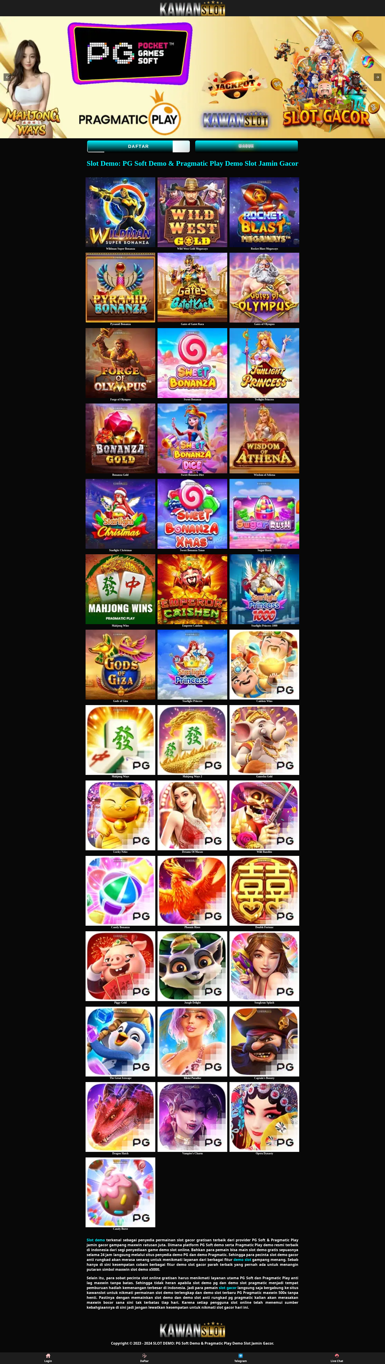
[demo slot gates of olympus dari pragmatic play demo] (264, 288)
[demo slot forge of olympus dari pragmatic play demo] (120, 363)
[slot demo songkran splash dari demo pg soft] (264, 966)
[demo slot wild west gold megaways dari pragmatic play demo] (192, 212)
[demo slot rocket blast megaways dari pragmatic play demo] (264, 212)
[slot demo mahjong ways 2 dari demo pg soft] (192, 740)
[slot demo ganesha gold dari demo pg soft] (264, 740)
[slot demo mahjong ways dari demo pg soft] (120, 740)
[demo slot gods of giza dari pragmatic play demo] (120, 665)
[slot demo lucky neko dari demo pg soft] (120, 815)
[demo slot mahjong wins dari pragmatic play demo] (120, 589)
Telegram (240, 1361)
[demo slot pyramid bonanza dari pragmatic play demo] (120, 288)
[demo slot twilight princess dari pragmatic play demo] (264, 363)
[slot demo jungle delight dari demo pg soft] (192, 966)
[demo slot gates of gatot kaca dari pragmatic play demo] (192, 288)
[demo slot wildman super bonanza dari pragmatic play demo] (120, 212)
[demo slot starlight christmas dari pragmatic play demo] (120, 514)
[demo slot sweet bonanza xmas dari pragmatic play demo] (192, 514)
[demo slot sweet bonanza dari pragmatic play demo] (192, 363)
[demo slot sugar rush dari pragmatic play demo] (264, 514)
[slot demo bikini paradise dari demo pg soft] (192, 1041)
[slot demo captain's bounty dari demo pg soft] (264, 1041)
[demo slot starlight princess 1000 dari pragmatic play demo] (264, 589)
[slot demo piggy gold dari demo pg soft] (120, 966)
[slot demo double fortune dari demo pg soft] (264, 891)
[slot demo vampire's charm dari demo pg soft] (192, 1117)
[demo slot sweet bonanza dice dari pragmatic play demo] (192, 438)
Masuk (246, 146)
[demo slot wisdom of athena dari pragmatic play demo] (264, 438)
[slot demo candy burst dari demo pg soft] (120, 1192)
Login (48, 1361)
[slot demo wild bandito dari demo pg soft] (264, 815)
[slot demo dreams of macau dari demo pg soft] (192, 815)
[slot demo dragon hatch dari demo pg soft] (120, 1117)
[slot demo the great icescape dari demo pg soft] (120, 1041)
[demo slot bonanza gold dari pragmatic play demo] (120, 438)
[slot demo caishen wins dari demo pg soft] (264, 665)
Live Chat (337, 1361)
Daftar (138, 146)
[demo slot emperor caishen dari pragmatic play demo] (192, 589)
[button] (7, 77)
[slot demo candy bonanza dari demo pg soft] (120, 891)
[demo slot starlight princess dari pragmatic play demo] (192, 665)
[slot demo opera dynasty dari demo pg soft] (264, 1117)
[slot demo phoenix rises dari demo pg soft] (192, 891)
